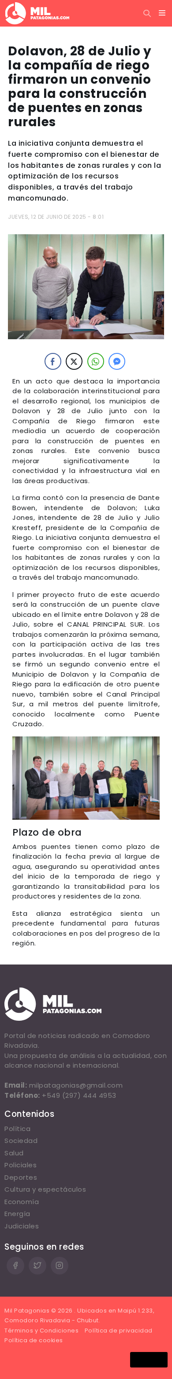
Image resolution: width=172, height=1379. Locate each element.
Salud (14, 1153)
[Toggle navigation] (162, 13)
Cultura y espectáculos (45, 1189)
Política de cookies (33, 1340)
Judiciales (21, 1226)
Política (17, 1128)
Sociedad (20, 1140)
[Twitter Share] (74, 361)
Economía (21, 1201)
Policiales (20, 1165)
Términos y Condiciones (41, 1330)
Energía (17, 1213)
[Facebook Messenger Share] (116, 361)
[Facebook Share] (53, 361)
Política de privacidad (119, 1330)
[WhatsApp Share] (95, 361)
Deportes (20, 1177)
